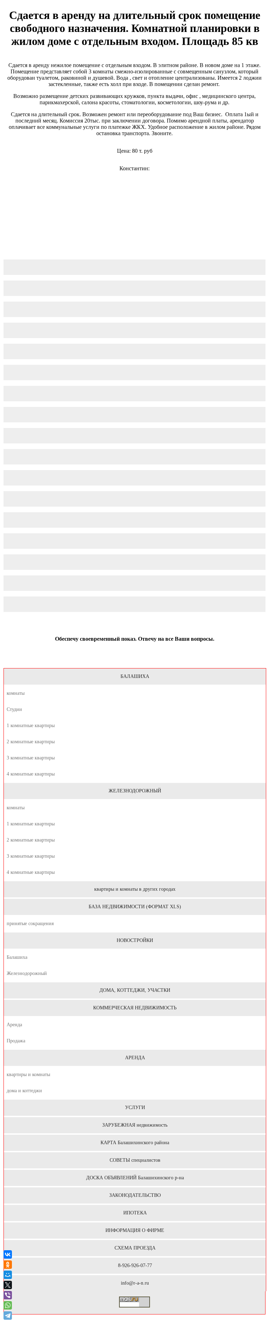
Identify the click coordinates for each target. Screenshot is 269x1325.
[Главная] (134, 659)
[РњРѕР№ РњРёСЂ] (8, 1275)
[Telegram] (8, 1315)
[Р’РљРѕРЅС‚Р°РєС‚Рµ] (8, 1254)
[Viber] (8, 1295)
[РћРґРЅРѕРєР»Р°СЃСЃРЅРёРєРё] (8, 1264)
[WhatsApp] (8, 1305)
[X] (8, 1285)
